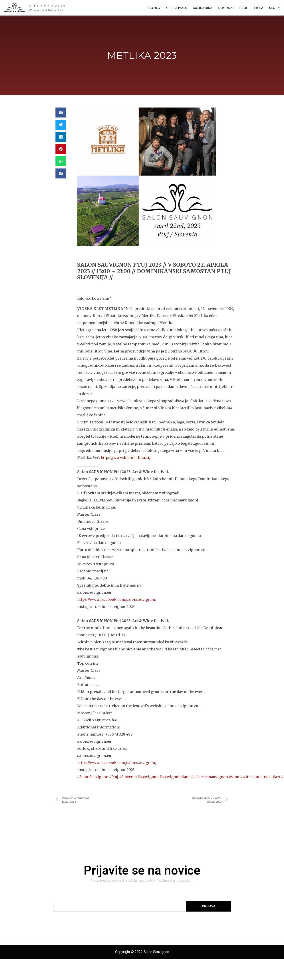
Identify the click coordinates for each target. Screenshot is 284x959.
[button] (60, 112)
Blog (243, 8)
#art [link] (276, 777)
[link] (116, 599)
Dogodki (226, 8)
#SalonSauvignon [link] (92, 777)
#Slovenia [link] (128, 777)
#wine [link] (245, 777)
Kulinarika (203, 8)
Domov (154, 8)
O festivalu (176, 8)
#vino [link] (234, 777)
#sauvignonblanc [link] (175, 777)
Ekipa (259, 8)
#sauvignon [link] (148, 777)
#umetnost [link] (262, 777)
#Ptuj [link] (113, 777)
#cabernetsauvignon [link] (209, 777)
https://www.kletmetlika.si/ (125, 457)
